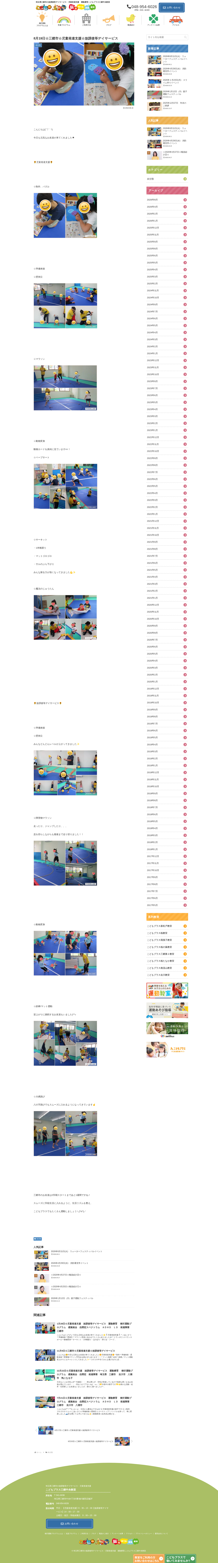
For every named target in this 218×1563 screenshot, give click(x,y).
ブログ (93, 1534)
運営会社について (161, 1534)
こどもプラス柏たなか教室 (160, 961)
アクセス (129, 1534)
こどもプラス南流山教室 (159, 968)
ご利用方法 (84, 1534)
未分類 (38, 1239)
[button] (185, 37)
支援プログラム (71, 1534)
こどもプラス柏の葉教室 (159, 947)
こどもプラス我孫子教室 (159, 940)
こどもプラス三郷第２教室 (160, 954)
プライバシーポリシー (143, 1534)
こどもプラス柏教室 (157, 933)
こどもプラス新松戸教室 (159, 926)
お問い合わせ (173, 7)
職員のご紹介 (104, 1534)
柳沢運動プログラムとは (54, 1534)
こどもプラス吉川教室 (158, 975)
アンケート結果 (117, 1534)
